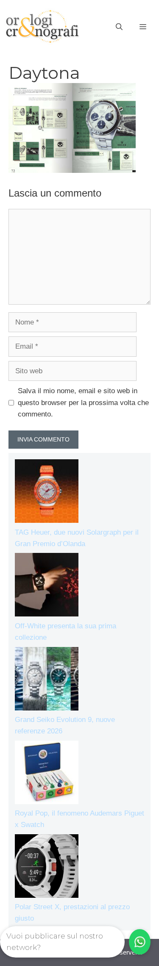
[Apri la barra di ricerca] (119, 27)
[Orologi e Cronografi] (42, 26)
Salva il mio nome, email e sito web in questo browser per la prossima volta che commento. (83, 402)
